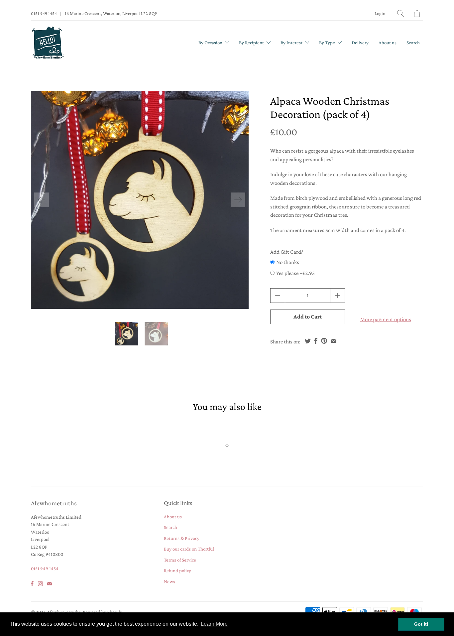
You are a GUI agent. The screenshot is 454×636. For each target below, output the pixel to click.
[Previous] (41, 199)
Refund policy (177, 570)
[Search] (400, 13)
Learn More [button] (214, 624)
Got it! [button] (421, 624)
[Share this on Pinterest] (324, 341)
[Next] (238, 199)
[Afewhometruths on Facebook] (32, 583)
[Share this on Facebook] (315, 341)
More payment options (385, 319)
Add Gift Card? (286, 252)
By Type (327, 42)
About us (388, 42)
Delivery (360, 42)
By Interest (292, 42)
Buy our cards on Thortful (189, 549)
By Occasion (210, 42)
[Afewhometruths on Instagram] (40, 583)
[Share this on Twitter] (308, 341)
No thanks (287, 262)
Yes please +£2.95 (295, 273)
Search (413, 42)
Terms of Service (180, 560)
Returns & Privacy (181, 538)
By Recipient (252, 42)
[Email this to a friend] (333, 341)
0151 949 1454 (44, 13)
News (169, 581)
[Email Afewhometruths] (49, 583)
